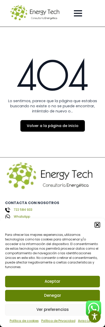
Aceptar (52, 281)
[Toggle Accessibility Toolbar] (94, 316)
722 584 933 (23, 210)
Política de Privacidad (58, 321)
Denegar (52, 295)
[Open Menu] (78, 13)
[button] (97, 224)
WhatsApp (22, 217)
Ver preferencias (52, 309)
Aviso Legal (87, 321)
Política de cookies (24, 321)
